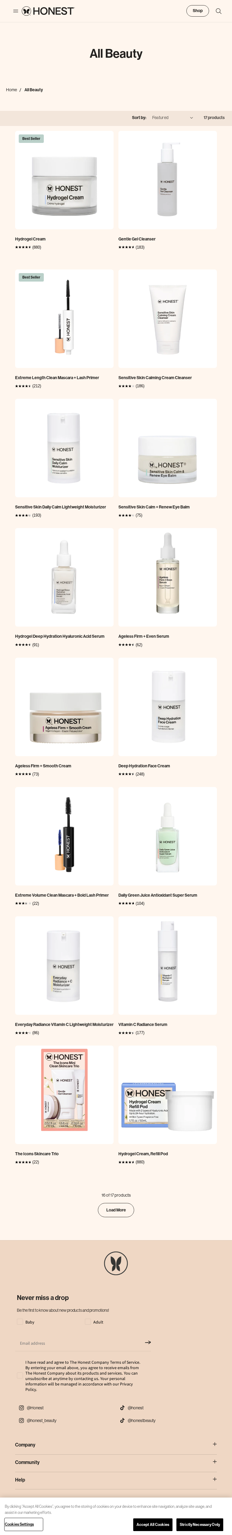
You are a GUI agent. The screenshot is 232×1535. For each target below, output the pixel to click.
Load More (116, 1210)
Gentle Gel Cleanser (137, 239)
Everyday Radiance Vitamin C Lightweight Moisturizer (64, 1024)
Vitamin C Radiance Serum (142, 1024)
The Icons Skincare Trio (37, 1153)
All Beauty (33, 89)
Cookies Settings (19, 1524)
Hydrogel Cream (30, 239)
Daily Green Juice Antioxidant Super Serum (157, 895)
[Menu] (12, 11)
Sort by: (139, 117)
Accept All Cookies (153, 1524)
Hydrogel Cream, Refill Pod (143, 1153)
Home (11, 89)
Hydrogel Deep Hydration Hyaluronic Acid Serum (60, 636)
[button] (215, 11)
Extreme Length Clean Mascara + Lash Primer (57, 377)
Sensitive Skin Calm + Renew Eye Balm (154, 507)
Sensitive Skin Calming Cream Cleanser (155, 377)
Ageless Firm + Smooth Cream (43, 766)
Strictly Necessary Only (200, 1524)
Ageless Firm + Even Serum (143, 636)
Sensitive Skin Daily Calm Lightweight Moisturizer (60, 507)
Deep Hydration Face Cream (144, 766)
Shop (198, 10)
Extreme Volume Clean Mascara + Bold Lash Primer (62, 895)
